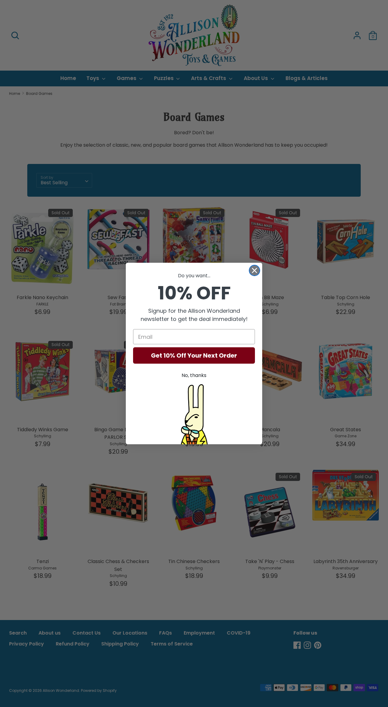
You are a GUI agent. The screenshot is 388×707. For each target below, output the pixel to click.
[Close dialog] (254, 270)
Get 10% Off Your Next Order (194, 355)
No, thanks (194, 375)
